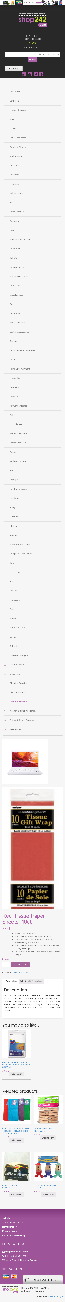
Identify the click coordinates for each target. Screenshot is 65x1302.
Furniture (14, 516)
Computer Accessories (21, 553)
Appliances (15, 341)
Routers (14, 609)
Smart (13, 119)
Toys (12, 563)
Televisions (15, 646)
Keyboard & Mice (18, 461)
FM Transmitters (18, 137)
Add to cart (20, 964)
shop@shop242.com (16, 1251)
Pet (11, 202)
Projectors (15, 600)
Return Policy (9, 1227)
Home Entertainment (20, 368)
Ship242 (32, 43)
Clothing (14, 526)
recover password (32, 39)
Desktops (14, 165)
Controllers (15, 285)
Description (11, 981)
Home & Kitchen (18, 701)
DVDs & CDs (16, 572)
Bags (12, 581)
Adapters (14, 221)
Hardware (14, 396)
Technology (15, 729)
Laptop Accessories (19, 331)
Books (13, 636)
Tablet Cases (16, 193)
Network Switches (18, 405)
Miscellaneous (16, 295)
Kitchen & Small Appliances (23, 710)
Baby (12, 415)
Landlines (14, 184)
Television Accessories (21, 239)
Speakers (14, 174)
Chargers (14, 387)
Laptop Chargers (18, 110)
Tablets (13, 258)
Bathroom (14, 100)
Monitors (14, 535)
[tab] (11, 981)
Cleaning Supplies (18, 683)
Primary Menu (13, 69)
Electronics (15, 673)
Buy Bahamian (17, 664)
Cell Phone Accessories (21, 489)
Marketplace (16, 156)
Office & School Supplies (22, 720)
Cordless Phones (18, 147)
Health (13, 359)
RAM (12, 230)
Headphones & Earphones (22, 350)
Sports (13, 618)
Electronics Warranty (13, 1235)
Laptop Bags (16, 378)
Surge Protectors (18, 627)
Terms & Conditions (13, 1222)
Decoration (15, 248)
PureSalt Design (55, 1296)
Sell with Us (8, 1218)
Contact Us (13, 1244)
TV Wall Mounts (18, 322)
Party (12, 507)
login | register (32, 36)
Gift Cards (15, 313)
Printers (14, 590)
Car (11, 304)
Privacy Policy (9, 1231)
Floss (12, 470)
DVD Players (16, 424)
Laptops (14, 479)
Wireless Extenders (19, 433)
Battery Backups (18, 267)
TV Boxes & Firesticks (21, 544)
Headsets (14, 498)
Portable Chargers (19, 655)
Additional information (31, 981)
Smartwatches (17, 211)
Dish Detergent (17, 692)
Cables (13, 128)
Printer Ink (15, 91)
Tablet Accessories (19, 276)
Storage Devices (18, 442)
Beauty (13, 452)
